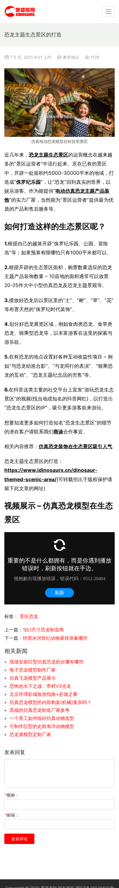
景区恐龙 (29, 616)
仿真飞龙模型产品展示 (33, 678)
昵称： (12, 795)
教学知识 (71, 57)
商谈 (58, 432)
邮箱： (12, 814)
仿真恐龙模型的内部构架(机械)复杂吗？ (51, 702)
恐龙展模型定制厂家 (30, 734)
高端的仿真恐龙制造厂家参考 (40, 710)
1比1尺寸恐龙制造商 (43, 630)
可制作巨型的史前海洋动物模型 (42, 726)
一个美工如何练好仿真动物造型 (42, 718)
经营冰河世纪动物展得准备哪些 (55, 638)
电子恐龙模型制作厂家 (33, 670)
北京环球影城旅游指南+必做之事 (43, 694)
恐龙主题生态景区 (48, 155)
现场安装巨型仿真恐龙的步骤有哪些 (46, 662)
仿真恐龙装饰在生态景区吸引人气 (75, 446)
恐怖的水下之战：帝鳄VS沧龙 (40, 686)
